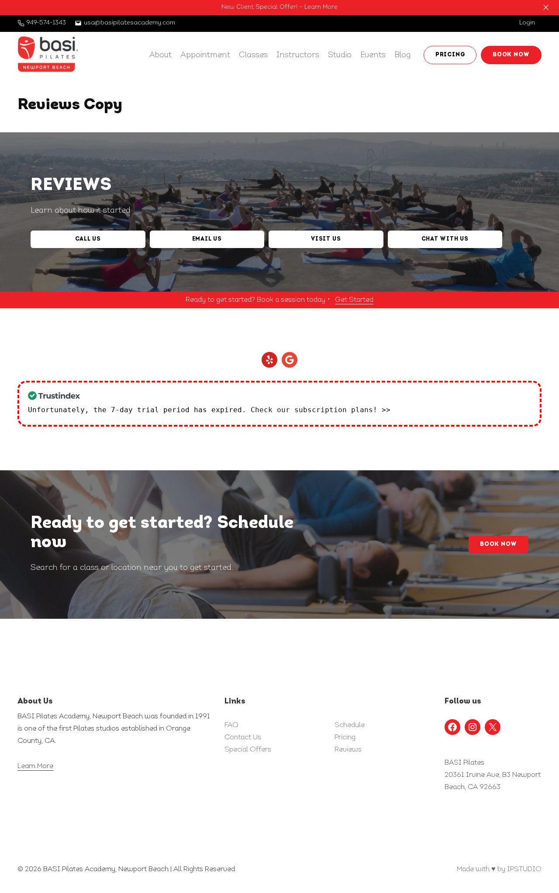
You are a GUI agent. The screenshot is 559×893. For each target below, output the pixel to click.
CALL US (88, 239)
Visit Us (326, 239)
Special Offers (247, 749)
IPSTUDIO (524, 869)
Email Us (207, 239)
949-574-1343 (46, 23)
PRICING (450, 55)
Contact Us (242, 737)
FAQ (231, 725)
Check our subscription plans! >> (320, 410)
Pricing (345, 737)
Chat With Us (445, 239)
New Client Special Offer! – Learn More (279, 7)
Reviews (348, 749)
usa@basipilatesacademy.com (129, 23)
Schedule (350, 725)
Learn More (35, 766)
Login (527, 23)
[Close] (546, 7)
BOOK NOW (511, 55)
